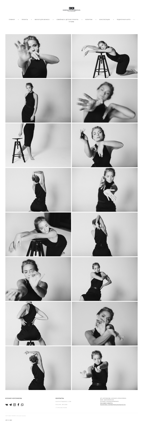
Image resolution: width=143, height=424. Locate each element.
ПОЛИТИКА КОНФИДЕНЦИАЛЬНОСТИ (113, 404)
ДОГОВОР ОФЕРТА (106, 403)
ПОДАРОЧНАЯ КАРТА (124, 19)
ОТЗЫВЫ (71, 21)
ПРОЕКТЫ (25, 19)
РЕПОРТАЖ (89, 19)
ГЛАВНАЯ (12, 19)
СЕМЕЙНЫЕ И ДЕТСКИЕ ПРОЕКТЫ (67, 19)
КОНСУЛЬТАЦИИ (104, 19)
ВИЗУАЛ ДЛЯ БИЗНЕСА (42, 19)
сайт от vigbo (8, 420)
